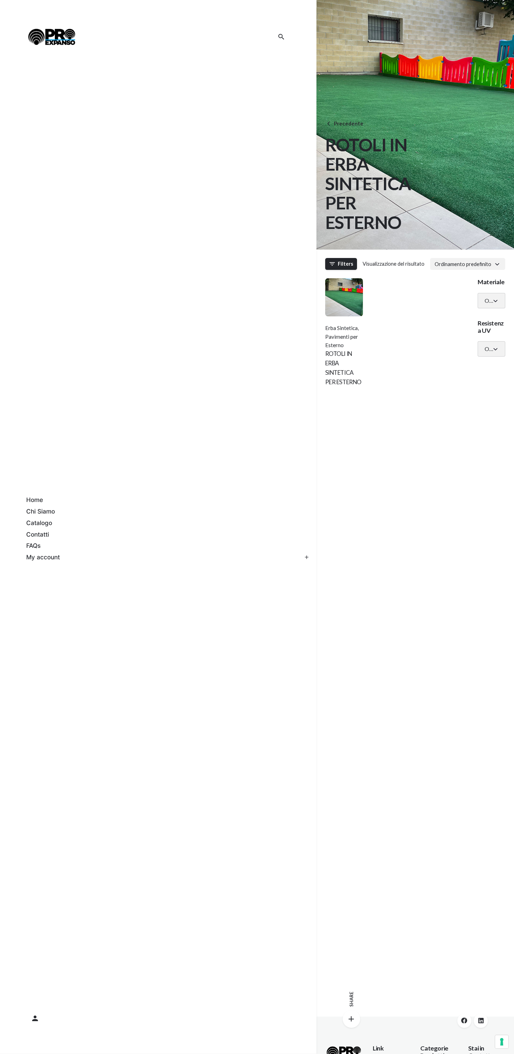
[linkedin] (481, 1021)
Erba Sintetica (341, 328)
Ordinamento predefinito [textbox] (463, 264)
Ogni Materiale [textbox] (489, 300)
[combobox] (467, 264)
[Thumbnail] (51, 36)
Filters (345, 264)
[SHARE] (351, 1019)
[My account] (158, 1018)
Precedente (348, 123)
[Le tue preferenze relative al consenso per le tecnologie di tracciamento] (501, 1041)
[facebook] (464, 1021)
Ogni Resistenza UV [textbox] (489, 349)
